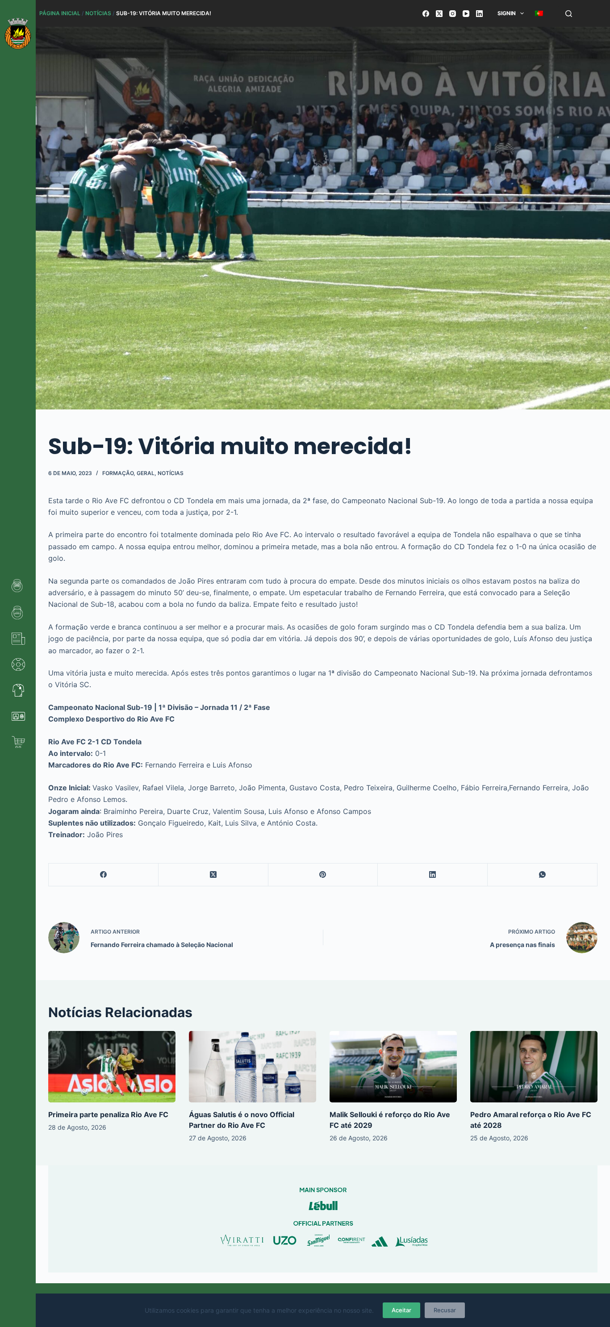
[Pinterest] (323, 875)
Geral (146, 473)
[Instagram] (452, 13)
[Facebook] (425, 13)
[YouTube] (466, 13)
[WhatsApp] (542, 875)
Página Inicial (59, 13)
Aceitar (401, 1310)
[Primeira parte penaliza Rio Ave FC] (111, 1066)
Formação (118, 473)
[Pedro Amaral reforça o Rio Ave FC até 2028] (533, 1066)
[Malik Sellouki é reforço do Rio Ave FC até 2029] (393, 1066)
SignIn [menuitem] (506, 13)
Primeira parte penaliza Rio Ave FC (108, 1114)
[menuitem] (539, 13)
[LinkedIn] (479, 13)
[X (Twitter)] (439, 13)
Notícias (98, 13)
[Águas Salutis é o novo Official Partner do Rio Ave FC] (252, 1066)
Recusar (445, 1310)
